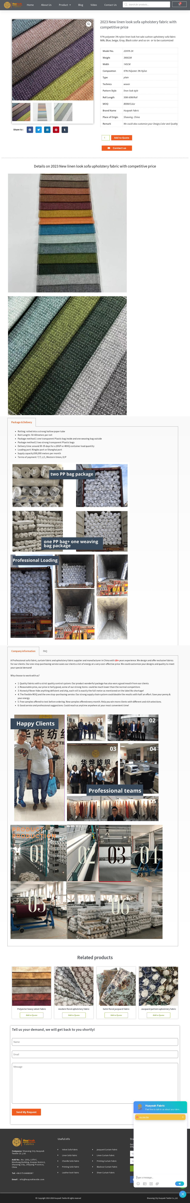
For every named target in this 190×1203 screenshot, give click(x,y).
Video (94, 5)
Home (30, 5)
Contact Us (110, 5)
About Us (46, 5)
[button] (88, 24)
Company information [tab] (23, 651)
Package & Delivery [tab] (21, 422)
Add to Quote (121, 137)
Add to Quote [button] (31, 1015)
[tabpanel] (92, 537)
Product (63, 5)
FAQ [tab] (45, 651)
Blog (80, 5)
